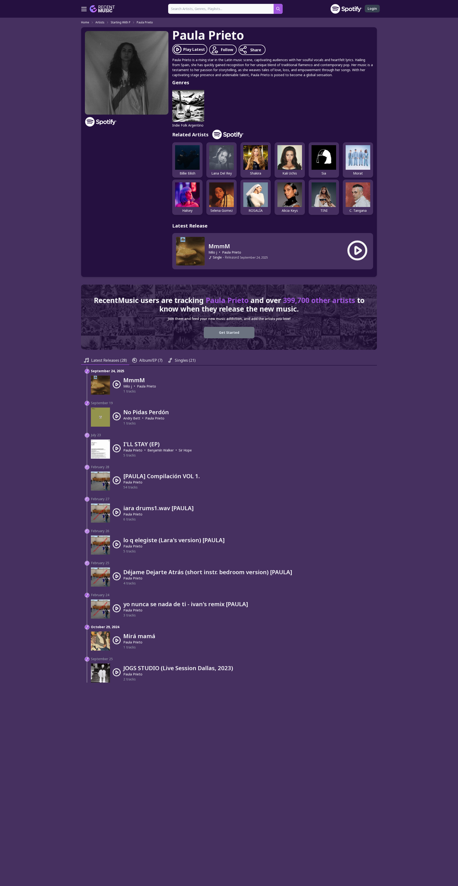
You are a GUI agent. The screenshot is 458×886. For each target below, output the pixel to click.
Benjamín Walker (160, 450)
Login (372, 8)
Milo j (212, 252)
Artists (99, 22)
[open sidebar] (84, 8)
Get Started (229, 332)
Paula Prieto (145, 22)
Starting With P (120, 22)
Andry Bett (131, 418)
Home (85, 22)
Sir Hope (185, 450)
